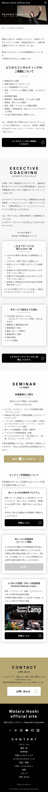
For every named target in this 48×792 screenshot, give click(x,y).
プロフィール (24, 744)
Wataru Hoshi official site (16, 3)
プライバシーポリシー (24, 784)
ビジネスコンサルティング (24, 759)
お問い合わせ (24, 777)
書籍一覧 (24, 748)
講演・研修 (24, 762)
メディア (24, 773)
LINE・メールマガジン (24, 766)
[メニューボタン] (45, 2)
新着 (24, 770)
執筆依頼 (24, 752)
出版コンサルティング (24, 755)
